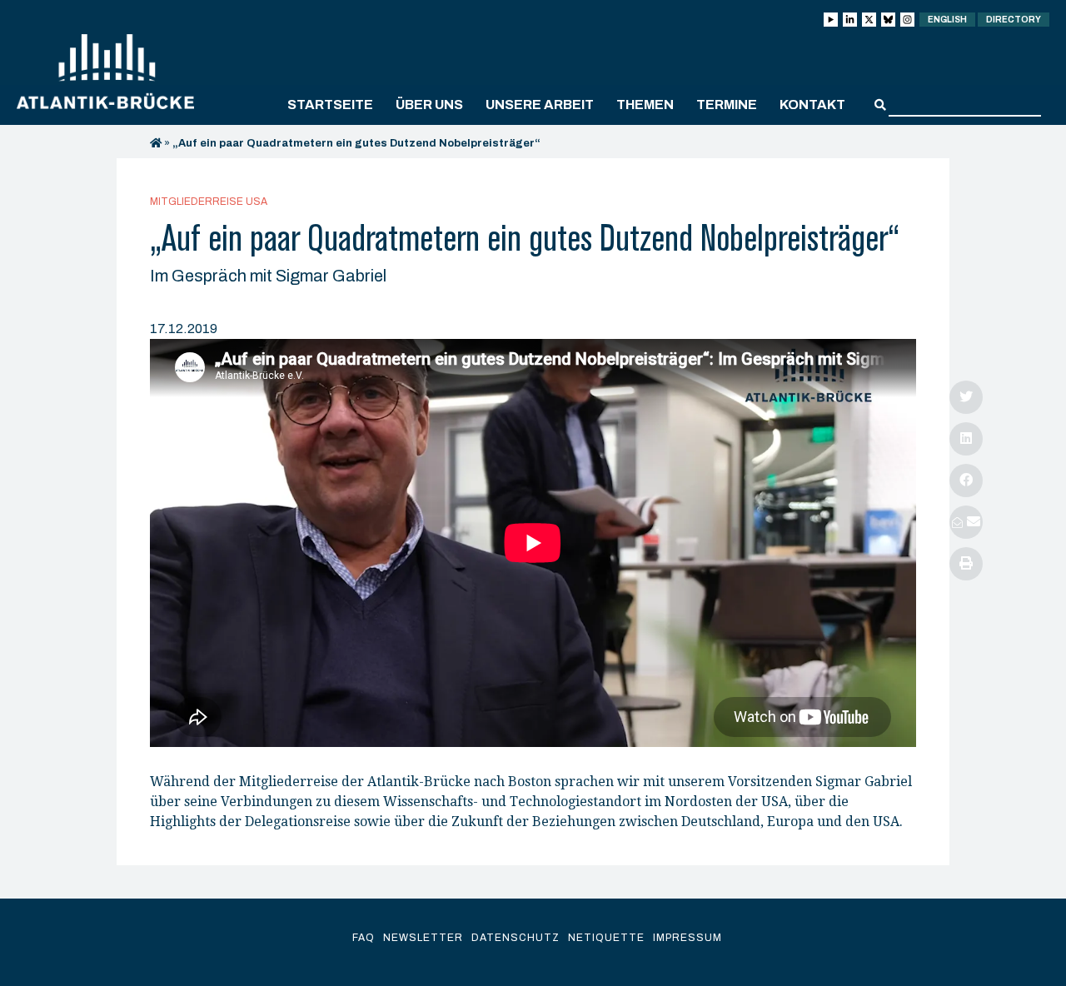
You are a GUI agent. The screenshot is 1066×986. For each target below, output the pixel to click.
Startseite (330, 104)
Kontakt (812, 104)
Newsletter (423, 938)
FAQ (363, 938)
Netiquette (606, 938)
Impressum (687, 938)
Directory (1013, 19)
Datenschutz (515, 938)
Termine (726, 104)
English (947, 19)
